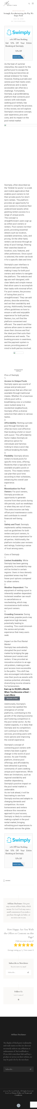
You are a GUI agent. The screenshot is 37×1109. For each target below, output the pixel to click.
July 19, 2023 (19, 19)
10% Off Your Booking (18, 39)
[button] (12, 698)
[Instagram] (18, 1105)
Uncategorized (18, 11)
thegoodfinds (19, 21)
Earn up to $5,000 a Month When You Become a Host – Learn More (17, 692)
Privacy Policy (16, 1093)
